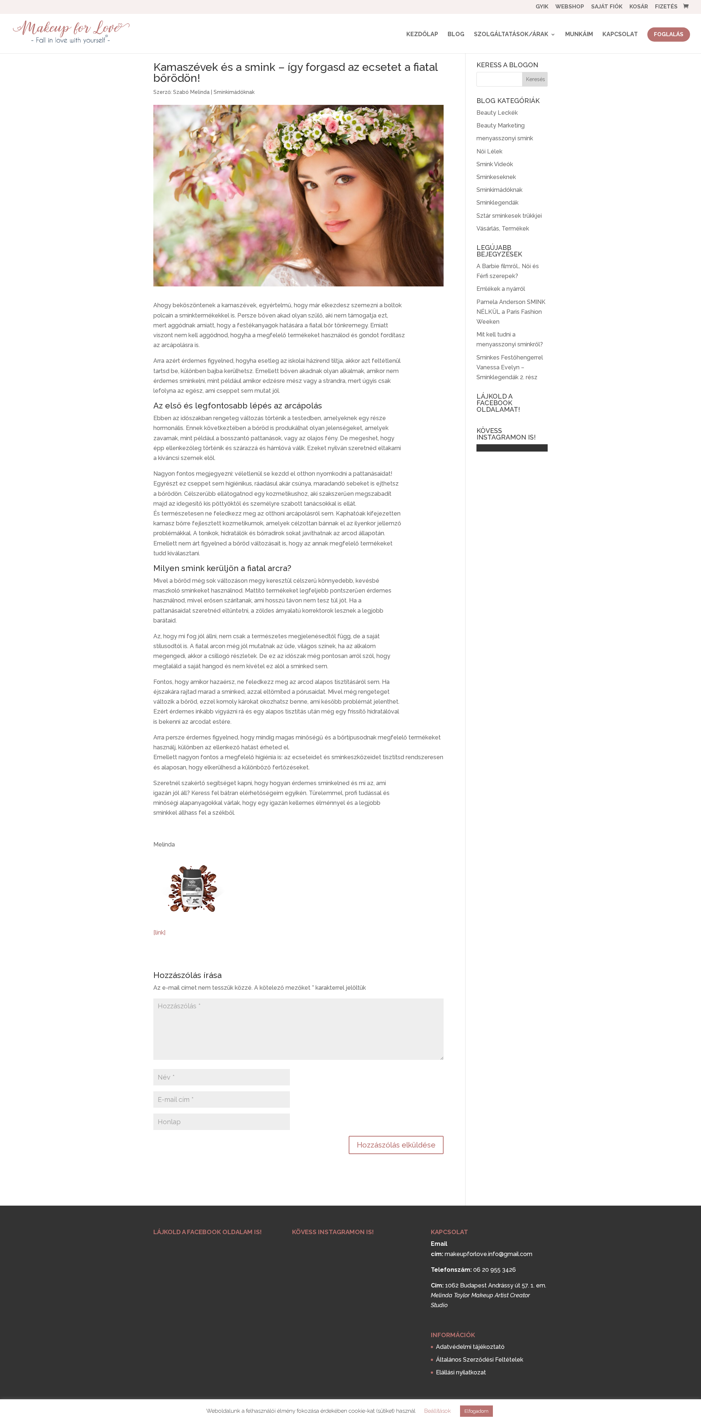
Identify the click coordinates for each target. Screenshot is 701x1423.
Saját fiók (607, 7)
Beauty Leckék (497, 112)
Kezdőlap (422, 35)
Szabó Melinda (191, 92)
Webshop (569, 7)
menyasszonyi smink (504, 138)
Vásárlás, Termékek (502, 228)
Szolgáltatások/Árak (511, 35)
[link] (159, 932)
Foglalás (668, 34)
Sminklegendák (497, 202)
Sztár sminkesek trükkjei (509, 215)
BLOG (456, 35)
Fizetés (666, 7)
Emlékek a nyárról (500, 288)
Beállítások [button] (437, 1411)
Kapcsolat (620, 35)
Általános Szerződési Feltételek (479, 1359)
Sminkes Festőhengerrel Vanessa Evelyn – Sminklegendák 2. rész (509, 367)
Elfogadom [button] (476, 1411)
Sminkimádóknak (234, 92)
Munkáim (579, 35)
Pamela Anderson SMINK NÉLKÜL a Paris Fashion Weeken (510, 311)
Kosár (638, 7)
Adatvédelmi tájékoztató (470, 1346)
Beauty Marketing (500, 125)
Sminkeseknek (496, 177)
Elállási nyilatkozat (461, 1372)
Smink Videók (494, 164)
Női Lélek (489, 151)
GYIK (542, 7)
